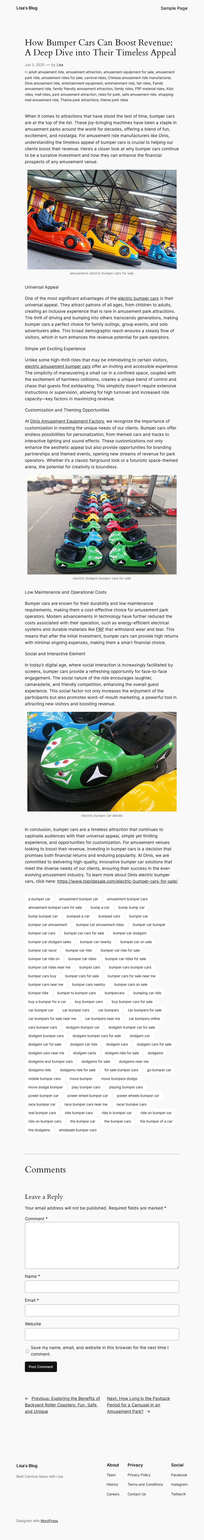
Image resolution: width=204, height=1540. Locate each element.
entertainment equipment (82, 83)
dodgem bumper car (83, 1027)
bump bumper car (43, 916)
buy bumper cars (89, 1001)
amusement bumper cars (127, 899)
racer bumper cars (131, 1104)
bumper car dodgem (130, 933)
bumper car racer (42, 950)
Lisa (60, 65)
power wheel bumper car (87, 1095)
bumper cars (89, 967)
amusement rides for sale (62, 78)
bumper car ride (79, 950)
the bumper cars (117, 1121)
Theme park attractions (79, 100)
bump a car (100, 907)
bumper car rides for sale (125, 959)
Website (33, 1323)
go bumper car (159, 1070)
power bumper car (43, 1095)
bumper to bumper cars (76, 993)
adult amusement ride (46, 72)
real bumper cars (42, 1113)
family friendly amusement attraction (82, 88)
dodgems (155, 1053)
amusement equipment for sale (128, 72)
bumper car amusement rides (100, 924)
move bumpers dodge (119, 1078)
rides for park (109, 94)
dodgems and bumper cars (50, 1061)
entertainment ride (120, 83)
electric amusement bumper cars (58, 366)
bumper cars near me (45, 984)
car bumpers (108, 1010)
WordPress (49, 1521)
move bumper (81, 1078)
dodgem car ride (83, 1044)
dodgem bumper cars (46, 1036)
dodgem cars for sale (154, 1044)
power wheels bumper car (138, 1095)
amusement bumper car (78, 899)
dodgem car (140, 1036)
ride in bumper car (117, 1113)
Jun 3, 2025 (35, 65)
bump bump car (131, 907)
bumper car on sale (136, 942)
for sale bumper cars (121, 1070)
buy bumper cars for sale (132, 1001)
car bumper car (40, 1010)
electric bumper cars (138, 298)
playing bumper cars (126, 1087)
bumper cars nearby (88, 984)
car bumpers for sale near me (52, 1018)
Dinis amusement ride (42, 83)
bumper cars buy (42, 976)
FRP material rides (149, 88)
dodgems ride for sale (78, 1070)
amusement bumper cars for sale (55, 907)
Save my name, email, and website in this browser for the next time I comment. (99, 1351)
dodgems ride (39, 1070)
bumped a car (78, 916)
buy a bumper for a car (47, 1001)
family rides (123, 88)
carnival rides (95, 78)
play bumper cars (86, 1087)
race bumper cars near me (85, 1104)
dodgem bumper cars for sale (97, 1036)
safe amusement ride (139, 94)
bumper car (138, 916)
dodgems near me (134, 1061)
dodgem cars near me (46, 1053)
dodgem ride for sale (122, 1053)
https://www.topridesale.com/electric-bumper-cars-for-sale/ (117, 881)
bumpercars (114, 993)
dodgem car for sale (44, 1044)
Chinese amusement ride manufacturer (139, 78)
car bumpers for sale (144, 1010)
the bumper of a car (156, 1121)
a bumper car (39, 899)
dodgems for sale (96, 1061)
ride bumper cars (79, 1113)
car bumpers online (144, 1018)
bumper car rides (82, 959)
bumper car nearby (95, 942)
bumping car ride (147, 993)
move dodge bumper (45, 1087)
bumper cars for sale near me (131, 976)
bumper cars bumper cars (130, 967)
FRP (100, 629)
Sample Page (174, 8)
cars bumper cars (42, 1027)
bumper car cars (41, 933)
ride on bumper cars (44, 1121)
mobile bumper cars (44, 1078)
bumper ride (38, 993)
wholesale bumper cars (78, 1130)
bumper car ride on (43, 959)
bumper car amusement (47, 924)
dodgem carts (84, 1053)
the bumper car (82, 1121)
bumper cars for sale (82, 976)
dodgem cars (117, 1044)
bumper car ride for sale (120, 950)
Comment (36, 1218)
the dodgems (39, 1130)
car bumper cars (75, 1010)
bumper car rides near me (49, 967)
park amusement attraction (74, 94)
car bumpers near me (102, 1018)
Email (32, 1300)
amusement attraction (84, 72)
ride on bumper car (156, 1113)
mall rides (42, 94)
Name (32, 1276)
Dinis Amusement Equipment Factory (67, 421)
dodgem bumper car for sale (131, 1027)
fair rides (144, 83)
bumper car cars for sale (84, 933)
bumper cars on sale (130, 984)
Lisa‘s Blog (27, 7)
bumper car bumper (149, 924)
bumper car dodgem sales (49, 942)
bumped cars (109, 916)
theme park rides (114, 100)
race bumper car (41, 1104)
